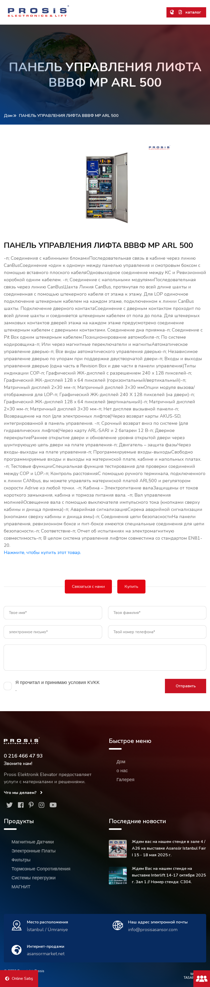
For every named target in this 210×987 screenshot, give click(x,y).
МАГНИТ (21, 886)
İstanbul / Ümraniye (47, 929)
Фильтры (21, 859)
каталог (192, 12)
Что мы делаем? (21, 792)
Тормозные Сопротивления (41, 868)
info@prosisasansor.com (152, 929)
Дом (8, 115)
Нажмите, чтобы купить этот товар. (42, 552)
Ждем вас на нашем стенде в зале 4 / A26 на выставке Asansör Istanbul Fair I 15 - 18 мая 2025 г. (169, 848)
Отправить (186, 686)
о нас (122, 770)
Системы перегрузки (34, 877)
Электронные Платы (34, 850)
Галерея (125, 779)
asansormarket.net (46, 954)
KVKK (93, 682)
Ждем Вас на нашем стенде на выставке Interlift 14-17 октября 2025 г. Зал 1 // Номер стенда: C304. (169, 875)
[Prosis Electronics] (38, 11)
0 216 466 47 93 (23, 755)
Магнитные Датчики (33, 841)
